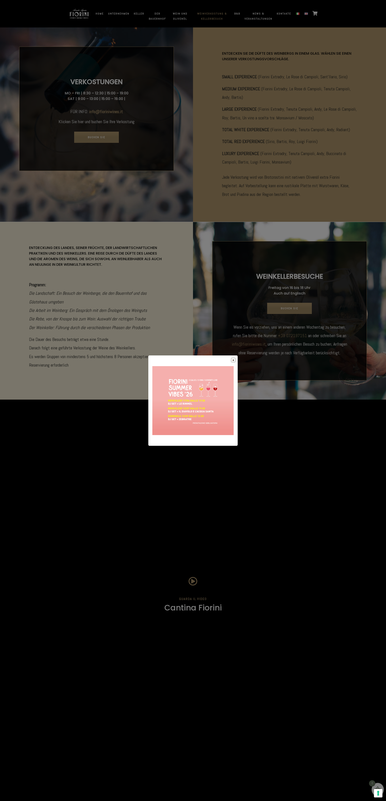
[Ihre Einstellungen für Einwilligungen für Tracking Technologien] (378, 793)
